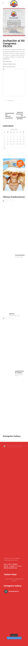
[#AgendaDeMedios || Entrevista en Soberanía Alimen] (14, 614)
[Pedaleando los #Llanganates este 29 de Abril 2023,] (14, 632)
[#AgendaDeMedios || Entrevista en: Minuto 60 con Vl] (14, 618)
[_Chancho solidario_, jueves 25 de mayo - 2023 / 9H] (14, 595)
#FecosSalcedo (7, 61)
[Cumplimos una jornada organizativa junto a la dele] (14, 624)
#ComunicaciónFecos (9, 66)
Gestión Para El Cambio (19, 371)
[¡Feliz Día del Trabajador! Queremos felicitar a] (14, 620)
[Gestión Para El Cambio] (8, 373)
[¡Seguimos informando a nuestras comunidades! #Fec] (14, 626)
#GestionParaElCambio (9, 64)
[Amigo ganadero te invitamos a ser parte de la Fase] (14, 603)
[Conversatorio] (8, 256)
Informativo (10, 100)
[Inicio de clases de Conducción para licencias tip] (14, 612)
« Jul (4, 148)
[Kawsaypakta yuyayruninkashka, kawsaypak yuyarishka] (14, 610)
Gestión (11, 314)
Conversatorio (20, 255)
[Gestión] (5, 314)
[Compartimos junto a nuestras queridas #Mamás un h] (14, 599)
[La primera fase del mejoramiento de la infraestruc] (14, 630)
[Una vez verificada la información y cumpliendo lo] (14, 616)
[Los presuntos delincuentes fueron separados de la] (14, 622)
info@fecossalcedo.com (10, 568)
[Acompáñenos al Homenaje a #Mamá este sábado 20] (14, 605)
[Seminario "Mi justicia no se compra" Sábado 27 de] (14, 597)
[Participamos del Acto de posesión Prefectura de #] (14, 609)
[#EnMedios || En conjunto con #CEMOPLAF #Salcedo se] (14, 607)
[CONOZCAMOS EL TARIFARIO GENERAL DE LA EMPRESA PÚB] (14, 601)
